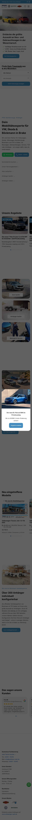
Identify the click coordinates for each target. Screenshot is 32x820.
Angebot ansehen (16, 425)
